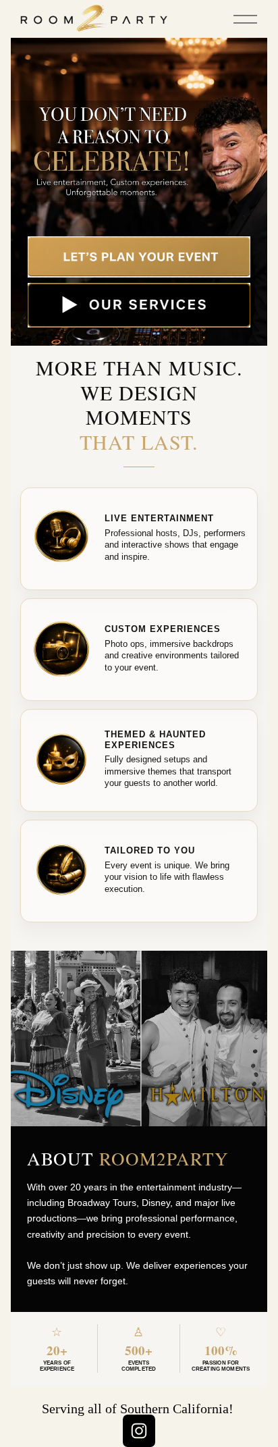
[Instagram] (139, 1431)
